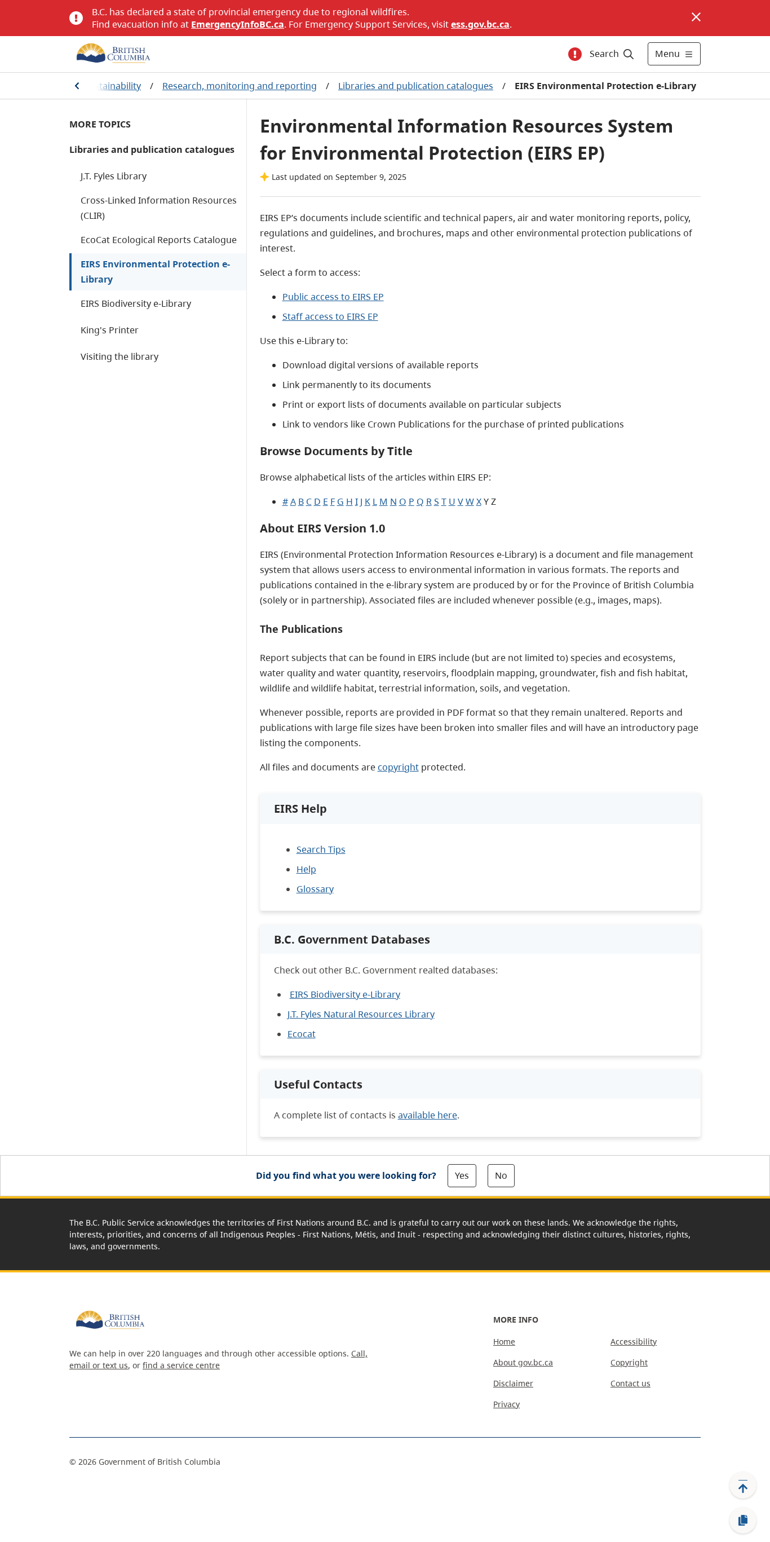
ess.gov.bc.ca (480, 24)
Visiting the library (119, 356)
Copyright (629, 1362)
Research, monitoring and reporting (239, 86)
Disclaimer (513, 1383)
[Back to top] (742, 1485)
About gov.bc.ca (523, 1362)
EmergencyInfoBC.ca (237, 24)
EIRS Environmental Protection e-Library (155, 271)
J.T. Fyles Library (114, 176)
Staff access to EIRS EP (330, 316)
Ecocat (301, 1034)
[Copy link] (742, 1520)
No (501, 1175)
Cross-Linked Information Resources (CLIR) (159, 208)
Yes (462, 1175)
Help (306, 869)
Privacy (506, 1404)
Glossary (315, 889)
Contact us (630, 1383)
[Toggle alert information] (575, 54)
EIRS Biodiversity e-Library (136, 303)
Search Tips (321, 849)
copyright (398, 767)
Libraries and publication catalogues (415, 86)
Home (504, 1341)
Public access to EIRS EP (333, 296)
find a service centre (181, 1365)
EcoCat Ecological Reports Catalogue (159, 239)
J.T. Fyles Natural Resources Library (361, 1014)
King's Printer (110, 330)
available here (427, 1115)
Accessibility (633, 1341)
